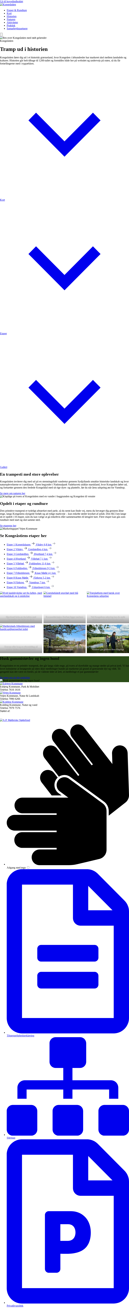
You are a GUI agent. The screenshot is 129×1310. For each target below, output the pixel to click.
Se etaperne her (8, 525)
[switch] (28, 867)
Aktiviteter (12, 22)
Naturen (11, 19)
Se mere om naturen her (12, 493)
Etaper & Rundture (17, 10)
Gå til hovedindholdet (11, 1)
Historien (11, 16)
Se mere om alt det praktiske (15, 677)
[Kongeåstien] (8, 4)
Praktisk (11, 25)
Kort (9, 13)
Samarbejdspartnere (17, 28)
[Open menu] (1, 34)
